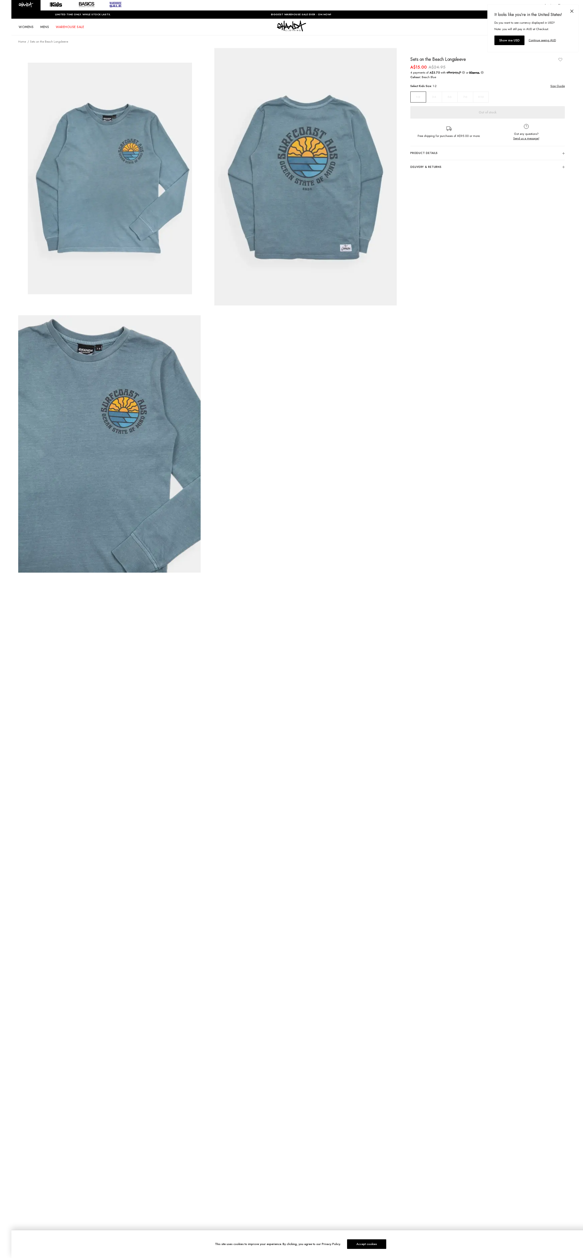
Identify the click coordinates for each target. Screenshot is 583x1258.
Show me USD (509, 40)
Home (22, 41)
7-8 (465, 97)
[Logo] (291, 30)
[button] (26, 5)
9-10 (481, 97)
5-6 (449, 97)
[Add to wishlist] (560, 59)
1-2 (418, 97)
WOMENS (26, 27)
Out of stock (487, 112)
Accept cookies (366, 1244)
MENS (44, 27)
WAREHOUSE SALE (70, 27)
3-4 (434, 97)
